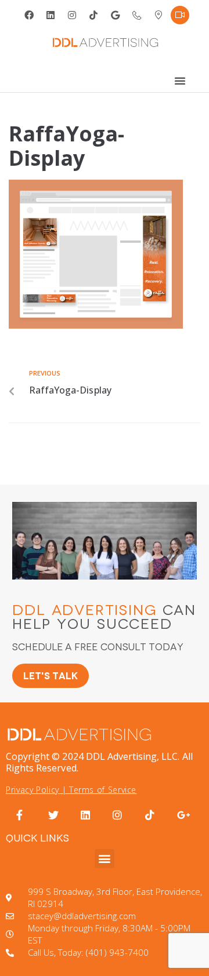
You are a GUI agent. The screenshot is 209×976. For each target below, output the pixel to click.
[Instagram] (72, 15)
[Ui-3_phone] (137, 15)
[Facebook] (29, 15)
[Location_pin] (158, 15)
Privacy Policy (32, 789)
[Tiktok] (93, 15)
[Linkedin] (50, 15)
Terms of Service (102, 789)
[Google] (115, 15)
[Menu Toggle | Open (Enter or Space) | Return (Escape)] (180, 80)
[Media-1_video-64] (180, 15)
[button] (104, 858)
